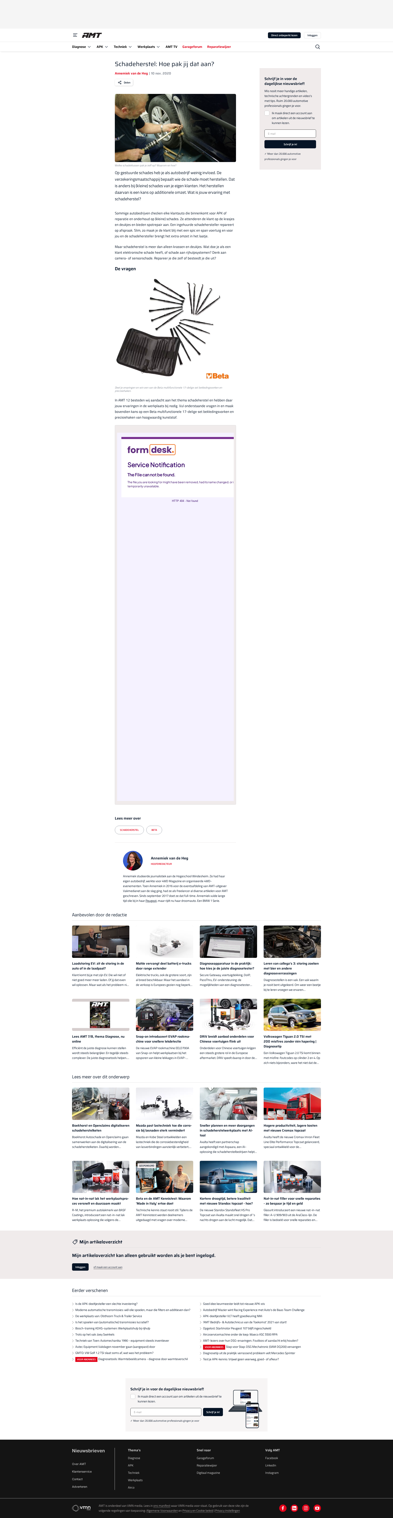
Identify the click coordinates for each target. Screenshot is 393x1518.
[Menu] (75, 35)
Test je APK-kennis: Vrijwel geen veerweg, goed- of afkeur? (241, 1359)
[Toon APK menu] (106, 47)
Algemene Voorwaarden (162, 1510)
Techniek (133, 1472)
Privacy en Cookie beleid (197, 1510)
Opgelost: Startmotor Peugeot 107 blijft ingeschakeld (237, 1328)
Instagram (272, 1472)
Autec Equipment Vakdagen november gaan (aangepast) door (115, 1346)
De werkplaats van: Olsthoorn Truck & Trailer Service (108, 1316)
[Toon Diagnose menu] (89, 47)
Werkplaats (135, 1480)
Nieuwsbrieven (88, 1450)
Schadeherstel (129, 830)
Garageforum (205, 1458)
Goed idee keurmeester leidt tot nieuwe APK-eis (234, 1303)
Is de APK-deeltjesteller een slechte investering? (106, 1303)
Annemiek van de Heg (131, 73)
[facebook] (283, 1508)
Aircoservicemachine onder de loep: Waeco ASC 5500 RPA (240, 1334)
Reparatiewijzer (207, 1465)
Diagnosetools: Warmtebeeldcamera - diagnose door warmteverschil (143, 1359)
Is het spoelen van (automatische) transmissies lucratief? (112, 1322)
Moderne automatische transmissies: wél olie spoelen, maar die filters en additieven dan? (132, 1309)
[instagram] (305, 1508)
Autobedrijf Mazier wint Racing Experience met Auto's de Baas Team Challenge (254, 1309)
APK (130, 1465)
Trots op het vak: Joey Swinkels (94, 1334)
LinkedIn (270, 1465)
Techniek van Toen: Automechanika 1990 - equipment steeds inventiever (122, 1340)
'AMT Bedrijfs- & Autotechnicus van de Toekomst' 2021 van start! (245, 1322)
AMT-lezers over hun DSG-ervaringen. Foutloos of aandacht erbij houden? (250, 1340)
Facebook (271, 1458)
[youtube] (317, 1508)
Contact (77, 1479)
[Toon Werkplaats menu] (158, 47)
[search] (317, 46)
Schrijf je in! (290, 144)
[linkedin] (294, 1508)
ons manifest (161, 1505)
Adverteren (79, 1486)
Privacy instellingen (227, 1510)
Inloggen (312, 35)
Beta (154, 830)
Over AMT (79, 1464)
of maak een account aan (108, 1267)
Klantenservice (82, 1471)
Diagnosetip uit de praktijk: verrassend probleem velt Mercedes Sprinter (249, 1353)
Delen (127, 82)
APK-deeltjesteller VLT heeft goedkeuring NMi (232, 1316)
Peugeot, (151, 900)
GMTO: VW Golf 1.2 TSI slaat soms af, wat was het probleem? (114, 1352)
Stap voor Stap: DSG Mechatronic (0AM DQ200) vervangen (263, 1346)
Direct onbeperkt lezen (284, 35)
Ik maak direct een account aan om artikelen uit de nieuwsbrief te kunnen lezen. (293, 118)
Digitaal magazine (208, 1472)
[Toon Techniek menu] (130, 47)
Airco (131, 1487)
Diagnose (134, 1458)
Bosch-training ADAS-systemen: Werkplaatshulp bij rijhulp (112, 1328)
